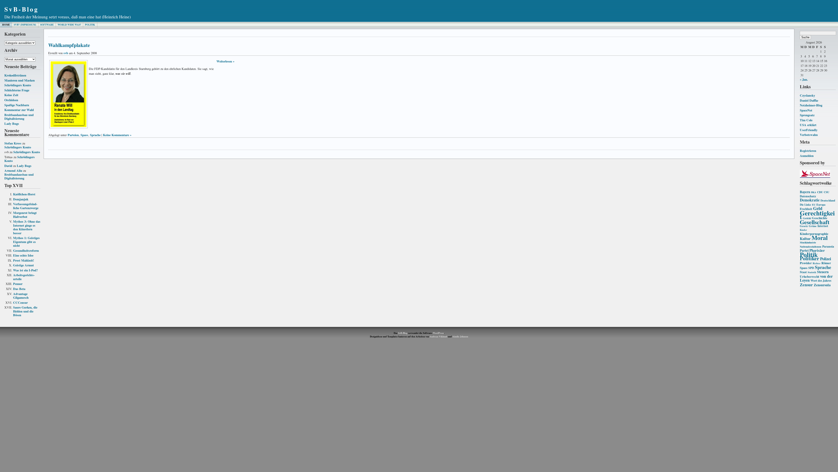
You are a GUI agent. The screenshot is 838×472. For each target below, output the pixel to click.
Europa (820, 204)
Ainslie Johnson (460, 336)
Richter (817, 263)
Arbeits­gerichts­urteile (24, 277)
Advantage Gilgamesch (21, 296)
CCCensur (20, 302)
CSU (826, 192)
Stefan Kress (12, 143)
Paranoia (828, 246)
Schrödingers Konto (17, 85)
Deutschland (828, 200)
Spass (803, 267)
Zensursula (822, 285)
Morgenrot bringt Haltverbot (25, 214)
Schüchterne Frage (16, 90)
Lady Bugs (11, 123)
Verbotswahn (809, 134)
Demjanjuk (20, 199)
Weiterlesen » (225, 61)
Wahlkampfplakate (69, 45)
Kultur (805, 238)
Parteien (73, 135)
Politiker (809, 258)
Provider (806, 262)
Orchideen (11, 100)
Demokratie (810, 200)
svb (66, 53)
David (8, 165)
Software (47, 24)
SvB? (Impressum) (25, 24)
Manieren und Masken (19, 80)
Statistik (812, 272)
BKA (813, 192)
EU (814, 204)
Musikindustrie (808, 242)
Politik (90, 24)
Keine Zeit (11, 95)
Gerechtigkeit (817, 215)
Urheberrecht (809, 276)
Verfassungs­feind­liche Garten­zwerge (25, 206)
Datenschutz (808, 196)
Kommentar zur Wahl (19, 110)
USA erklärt (808, 125)
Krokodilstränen (15, 75)
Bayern (805, 191)
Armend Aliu (13, 170)
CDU (820, 192)
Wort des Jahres (821, 280)
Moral (820, 237)
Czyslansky (807, 95)
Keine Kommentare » (117, 135)
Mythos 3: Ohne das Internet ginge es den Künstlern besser (26, 227)
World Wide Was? (69, 24)
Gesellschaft (814, 222)
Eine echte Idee (23, 255)
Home (6, 24)
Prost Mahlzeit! (23, 260)
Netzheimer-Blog (811, 105)
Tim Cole (806, 120)
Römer (826, 262)
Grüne (813, 226)
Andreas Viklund (438, 336)
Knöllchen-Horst (24, 194)
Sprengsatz (807, 115)
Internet (822, 226)
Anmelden (807, 155)
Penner (17, 283)
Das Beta (19, 288)
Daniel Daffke (809, 100)
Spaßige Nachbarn (16, 105)
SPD (811, 268)
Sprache (823, 267)
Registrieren (808, 150)
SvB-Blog (21, 9)
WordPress (438, 333)
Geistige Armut (23, 265)
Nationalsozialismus (810, 246)
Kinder (803, 230)
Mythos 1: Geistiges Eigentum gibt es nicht (26, 242)
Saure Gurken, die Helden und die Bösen (25, 311)
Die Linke (805, 204)
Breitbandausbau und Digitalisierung (19, 117)
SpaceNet (806, 110)
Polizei (825, 259)
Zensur (806, 284)
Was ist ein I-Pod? (25, 270)
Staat (803, 272)
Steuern (823, 271)
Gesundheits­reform (26, 250)
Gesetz (804, 226)
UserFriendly (808, 130)
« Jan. (804, 79)
